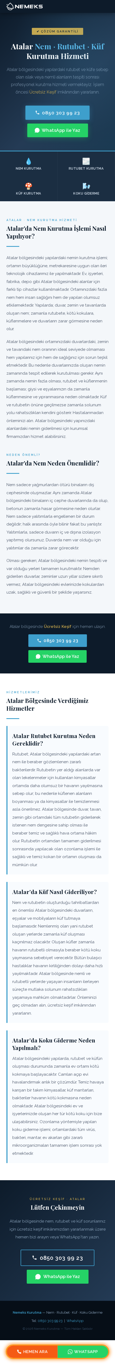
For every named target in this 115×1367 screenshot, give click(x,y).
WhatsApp (75, 1321)
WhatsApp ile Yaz (61, 130)
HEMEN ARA (35, 1351)
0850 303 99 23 (61, 113)
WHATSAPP (86, 1351)
